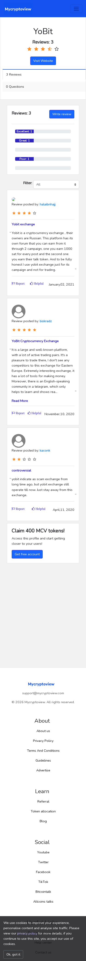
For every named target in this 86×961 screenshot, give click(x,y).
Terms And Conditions (43, 750)
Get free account (27, 554)
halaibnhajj (47, 204)
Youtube (43, 852)
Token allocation (43, 811)
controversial (21, 470)
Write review (61, 114)
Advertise (43, 770)
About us (43, 731)
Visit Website (43, 60)
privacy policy (27, 933)
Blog (43, 821)
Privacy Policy (43, 740)
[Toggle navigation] (76, 9)
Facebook (43, 872)
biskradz (46, 321)
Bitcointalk (43, 891)
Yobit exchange (23, 224)
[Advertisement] (43, 608)
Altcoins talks (43, 901)
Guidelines (43, 760)
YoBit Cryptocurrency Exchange (35, 341)
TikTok (43, 881)
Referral (43, 801)
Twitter (43, 862)
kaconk (45, 450)
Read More (20, 400)
